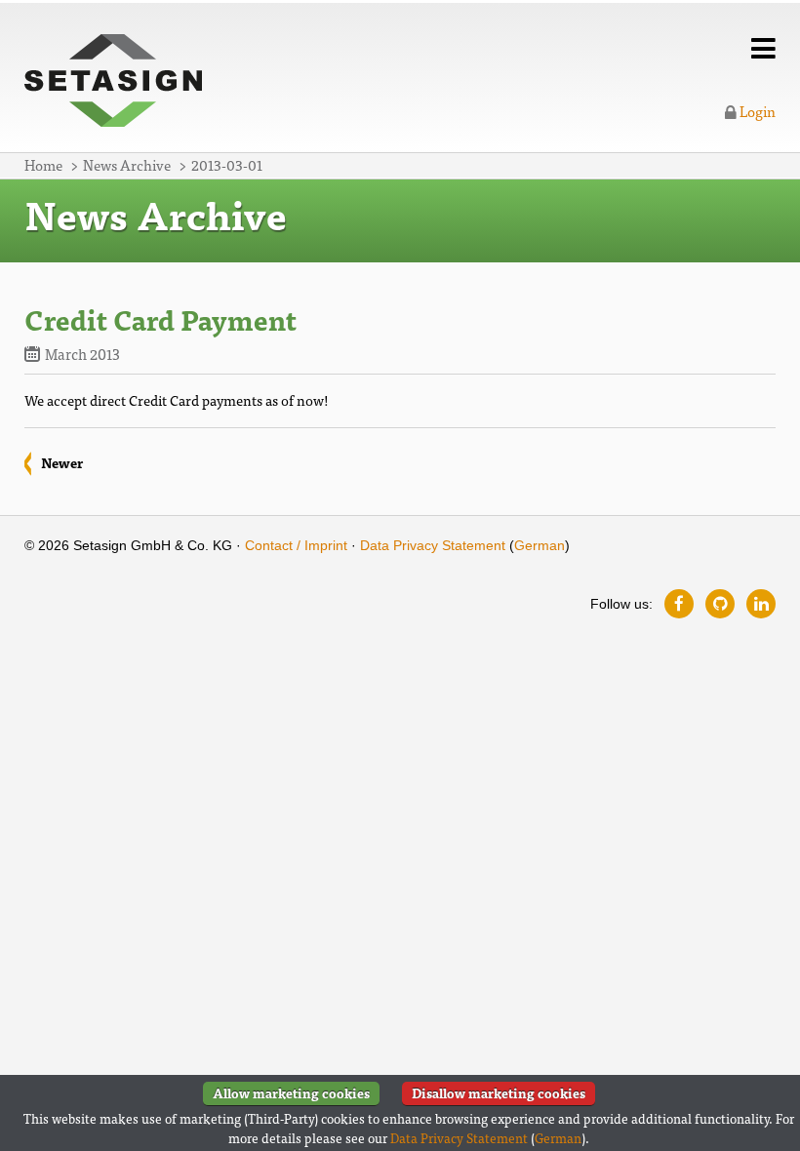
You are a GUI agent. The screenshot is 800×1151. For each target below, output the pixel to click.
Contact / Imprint (296, 545)
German (539, 545)
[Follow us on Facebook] (679, 603)
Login (756, 110)
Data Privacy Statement (432, 545)
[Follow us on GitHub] (720, 603)
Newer (62, 462)
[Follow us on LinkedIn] (761, 603)
